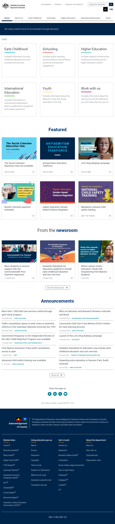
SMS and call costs (38, 475)
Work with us (91, 450)
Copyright (35, 460)
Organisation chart (93, 460)
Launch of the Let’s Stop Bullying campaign (80, 335)
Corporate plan (92, 455)
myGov (6, 445)
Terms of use (36, 465)
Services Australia (10, 450)
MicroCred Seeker (10, 498)
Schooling (75, 339)
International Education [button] (90, 18)
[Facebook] (50, 394)
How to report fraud (66, 470)
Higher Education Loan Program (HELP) (28, 343)
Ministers (58, 4)
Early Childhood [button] (34, 18)
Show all (57, 375)
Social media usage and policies (71, 465)
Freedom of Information (40, 470)
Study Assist (8, 455)
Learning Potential (10, 470)
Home (7, 18)
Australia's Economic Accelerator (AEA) (11, 476)
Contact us (63, 445)
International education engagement (85, 318)
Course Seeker (8, 493)
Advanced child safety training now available (24, 360)
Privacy (34, 450)
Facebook (62, 475)
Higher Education (20, 331)
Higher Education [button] (68, 18)
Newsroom (63, 450)
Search (33, 445)
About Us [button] (19, 18)
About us (89, 445)
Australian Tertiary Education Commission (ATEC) (14, 503)
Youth (108, 18)
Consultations (46, 4)
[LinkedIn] (55, 394)
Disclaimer (35, 455)
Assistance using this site (41, 480)
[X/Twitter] (60, 394)
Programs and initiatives (74, 4)
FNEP (15, 355)
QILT (5, 483)
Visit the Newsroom (55, 287)
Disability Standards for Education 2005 (85, 355)
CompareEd (8, 488)
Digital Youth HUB (10, 460)
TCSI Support (8, 465)
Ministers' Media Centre (68, 455)
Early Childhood (20, 318)
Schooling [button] (51, 18)
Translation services (39, 485)
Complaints (63, 460)
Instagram (63, 480)
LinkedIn (62, 485)
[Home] (13, 5)
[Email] (65, 394)
